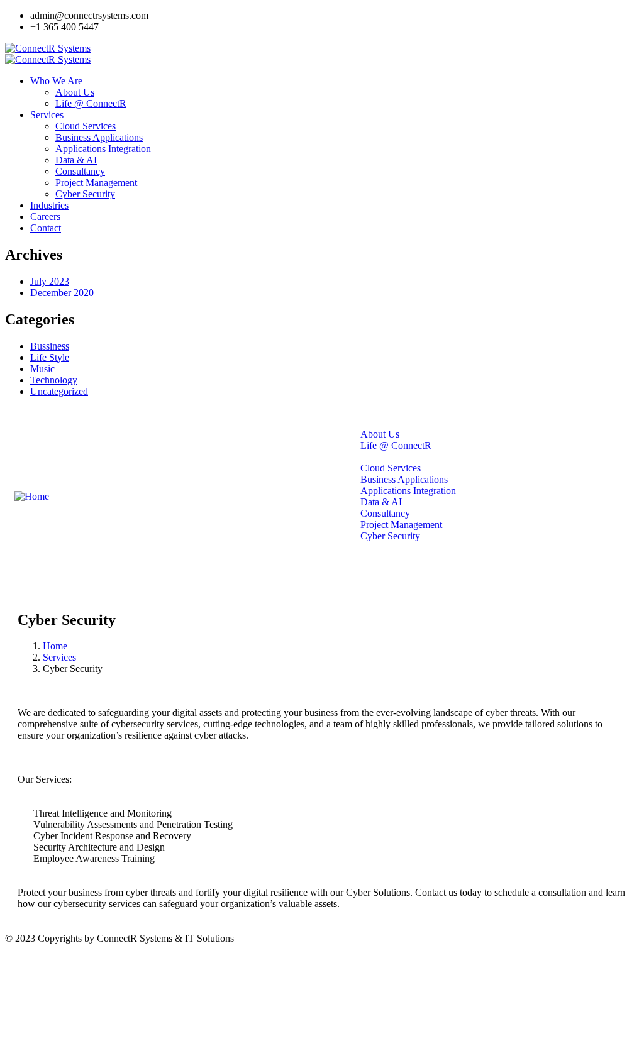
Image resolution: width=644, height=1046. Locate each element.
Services (59, 657)
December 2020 (62, 292)
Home (55, 646)
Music (42, 368)
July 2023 (49, 281)
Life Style (49, 357)
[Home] (31, 496)
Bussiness (49, 346)
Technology (53, 380)
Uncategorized (59, 391)
